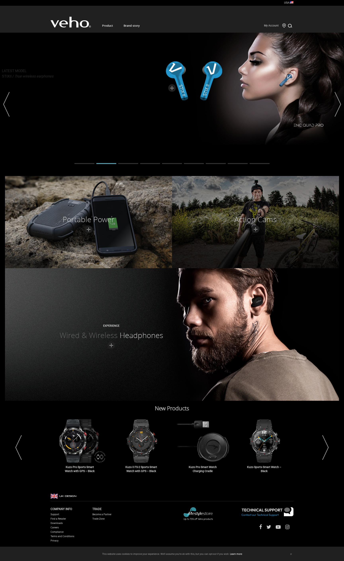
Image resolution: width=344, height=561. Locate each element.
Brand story (132, 25)
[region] (172, 104)
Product (107, 25)
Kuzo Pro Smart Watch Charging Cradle (203, 469)
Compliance (57, 531)
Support (55, 514)
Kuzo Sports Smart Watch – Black (264, 469)
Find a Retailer (58, 518)
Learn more (236, 553)
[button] (6, 104)
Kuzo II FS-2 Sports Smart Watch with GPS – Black (141, 469)
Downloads (57, 523)
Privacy (55, 540)
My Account (271, 25)
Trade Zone (98, 518)
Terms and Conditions (62, 536)
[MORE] (172, 85)
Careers (55, 527)
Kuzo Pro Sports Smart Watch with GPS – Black (80, 469)
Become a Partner (101, 514)
